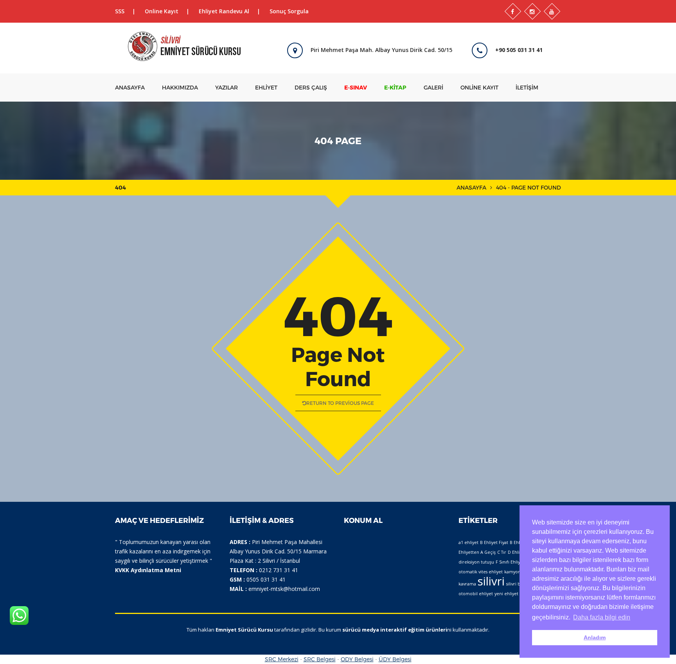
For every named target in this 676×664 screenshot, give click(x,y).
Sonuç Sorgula (289, 11)
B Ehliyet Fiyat (494, 542)
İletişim (527, 87)
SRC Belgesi (320, 659)
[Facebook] (513, 11)
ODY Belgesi (357, 659)
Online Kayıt (161, 11)
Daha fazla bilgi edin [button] (601, 617)
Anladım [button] (595, 637)
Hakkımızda (180, 87)
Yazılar (226, 87)
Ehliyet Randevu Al (224, 11)
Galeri (433, 87)
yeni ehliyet (506, 593)
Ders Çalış (311, 87)
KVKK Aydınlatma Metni (148, 570)
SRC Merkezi (281, 659)
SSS (119, 11)
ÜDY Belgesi (395, 659)
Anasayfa (130, 87)
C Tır (501, 552)
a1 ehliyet (468, 542)
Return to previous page (340, 403)
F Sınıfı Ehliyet (510, 562)
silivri (491, 581)
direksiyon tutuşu (476, 562)
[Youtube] (552, 11)
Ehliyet (266, 87)
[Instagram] (532, 11)
